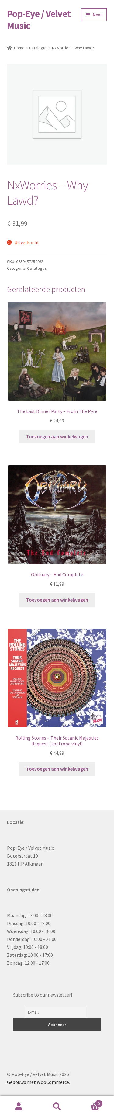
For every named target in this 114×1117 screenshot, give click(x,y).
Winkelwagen (88, 1101)
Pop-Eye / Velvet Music (39, 20)
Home (19, 47)
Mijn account (19, 1106)
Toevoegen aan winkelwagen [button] (57, 436)
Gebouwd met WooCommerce (38, 1082)
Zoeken (57, 1106)
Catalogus (38, 47)
